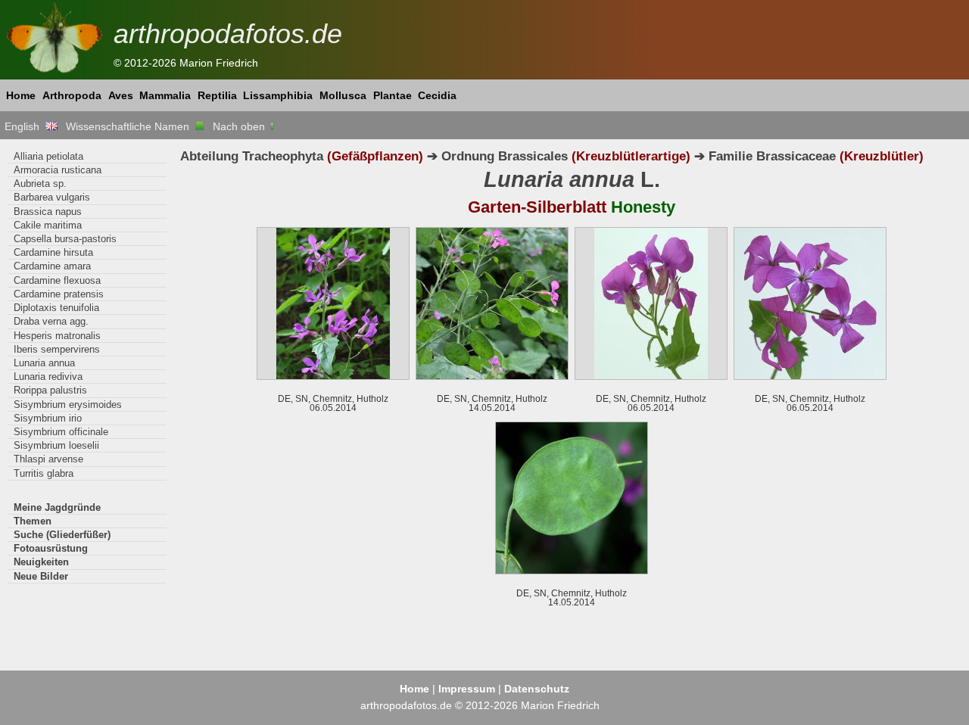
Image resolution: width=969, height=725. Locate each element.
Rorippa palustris (50, 390)
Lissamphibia (278, 95)
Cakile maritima (48, 225)
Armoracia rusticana (57, 170)
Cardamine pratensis (59, 294)
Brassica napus (48, 211)
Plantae (392, 95)
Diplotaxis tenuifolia (56, 307)
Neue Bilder (41, 576)
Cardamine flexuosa (57, 280)
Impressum (466, 689)
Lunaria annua (44, 363)
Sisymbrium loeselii (56, 445)
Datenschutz (536, 689)
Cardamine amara (52, 266)
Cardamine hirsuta (53, 252)
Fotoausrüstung (51, 548)
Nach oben (240, 126)
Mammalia (165, 95)
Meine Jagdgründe (57, 507)
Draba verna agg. (51, 321)
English (25, 126)
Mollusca (342, 95)
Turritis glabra (43, 473)
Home (21, 95)
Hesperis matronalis (57, 335)
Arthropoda (71, 95)
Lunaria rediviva (48, 376)
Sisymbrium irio (48, 418)
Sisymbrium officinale (61, 431)
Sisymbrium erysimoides (68, 404)
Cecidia (437, 95)
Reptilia (217, 95)
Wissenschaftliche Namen (130, 126)
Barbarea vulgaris (52, 197)
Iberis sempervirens (57, 349)
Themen (32, 521)
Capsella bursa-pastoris (65, 238)
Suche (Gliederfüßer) (62, 534)
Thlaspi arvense (48, 459)
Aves (120, 95)
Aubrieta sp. (40, 183)
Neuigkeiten (41, 562)
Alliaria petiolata (48, 156)
